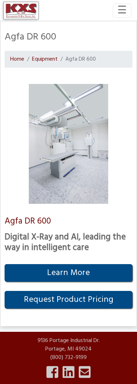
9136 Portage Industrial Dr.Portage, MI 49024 (69, 345)
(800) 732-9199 (68, 357)
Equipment (45, 59)
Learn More (68, 273)
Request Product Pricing (68, 299)
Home (17, 59)
